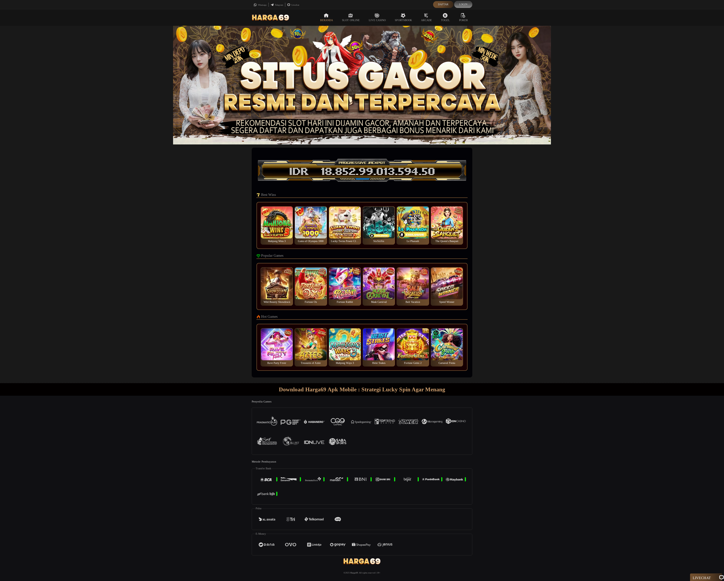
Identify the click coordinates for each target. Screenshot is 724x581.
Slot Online (351, 20)
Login (463, 4)
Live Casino (377, 20)
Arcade (426, 20)
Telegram (278, 5)
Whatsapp (262, 5)
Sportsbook (403, 20)
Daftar (443, 4)
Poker (463, 20)
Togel (445, 20)
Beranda (326, 20)
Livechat (295, 5)
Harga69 (354, 573)
